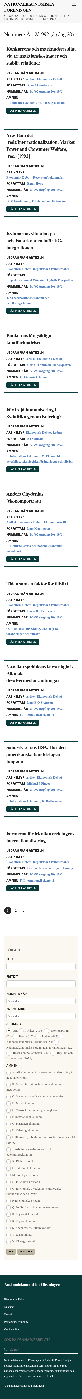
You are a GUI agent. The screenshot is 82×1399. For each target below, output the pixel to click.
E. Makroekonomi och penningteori (34, 1110)
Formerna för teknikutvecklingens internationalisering (40, 837)
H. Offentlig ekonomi (25, 1130)
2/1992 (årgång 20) (42, 91)
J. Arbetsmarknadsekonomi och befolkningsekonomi (29, 1151)
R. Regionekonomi (23, 1221)
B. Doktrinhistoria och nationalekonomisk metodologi (35, 1086)
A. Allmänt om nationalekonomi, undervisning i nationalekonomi (39, 1074)
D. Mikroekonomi (18, 201)
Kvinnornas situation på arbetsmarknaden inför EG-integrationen (34, 240)
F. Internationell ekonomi (49, 201)
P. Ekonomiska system (25, 1200)
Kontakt (8, 1314)
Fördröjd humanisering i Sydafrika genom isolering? (34, 413)
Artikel (30, 79)
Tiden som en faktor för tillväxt (37, 583)
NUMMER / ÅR (16, 994)
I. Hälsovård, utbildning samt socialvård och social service (40, 1139)
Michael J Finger (38, 783)
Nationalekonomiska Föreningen (25, 1385)
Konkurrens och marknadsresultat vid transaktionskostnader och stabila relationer (41, 55)
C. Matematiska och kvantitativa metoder (37, 1096)
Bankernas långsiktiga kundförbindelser (28, 339)
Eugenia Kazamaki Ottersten (25, 280)
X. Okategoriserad (23, 1241)
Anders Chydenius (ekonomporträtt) (24, 497)
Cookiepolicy (11, 1329)
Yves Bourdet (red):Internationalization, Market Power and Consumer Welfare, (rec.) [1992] (40, 145)
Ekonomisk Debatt (49, 79)
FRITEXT (12, 976)
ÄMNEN (12, 1065)
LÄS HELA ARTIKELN (22, 110)
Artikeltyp (14, 1024)
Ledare (57, 432)
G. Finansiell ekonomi (34, 377)
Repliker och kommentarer (51, 268)
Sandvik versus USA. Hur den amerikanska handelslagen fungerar (36, 754)
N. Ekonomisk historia (25, 1182)
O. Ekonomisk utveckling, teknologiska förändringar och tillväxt (34, 1191)
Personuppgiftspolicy (16, 1322)
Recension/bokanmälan (48, 177)
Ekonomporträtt (55, 522)
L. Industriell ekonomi (21, 102)
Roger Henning (62, 868)
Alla (15, 1030)
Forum (26, 1036)
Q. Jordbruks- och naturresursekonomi (35, 1207)
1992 (59, 91)
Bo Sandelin (35, 438)
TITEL (10, 959)
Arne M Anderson (39, 85)
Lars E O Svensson (40, 702)
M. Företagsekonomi (51, 102)
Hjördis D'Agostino (60, 280)
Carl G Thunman (39, 364)
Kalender (9, 1307)
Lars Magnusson (38, 528)
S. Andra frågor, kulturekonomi (31, 1228)
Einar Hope (35, 183)
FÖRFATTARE (15, 1009)
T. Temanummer (21, 1234)
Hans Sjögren (62, 364)
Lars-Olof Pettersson (41, 611)
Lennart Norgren (39, 868)
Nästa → (24, 910)
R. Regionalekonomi (24, 1214)
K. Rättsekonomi (53, 801)
